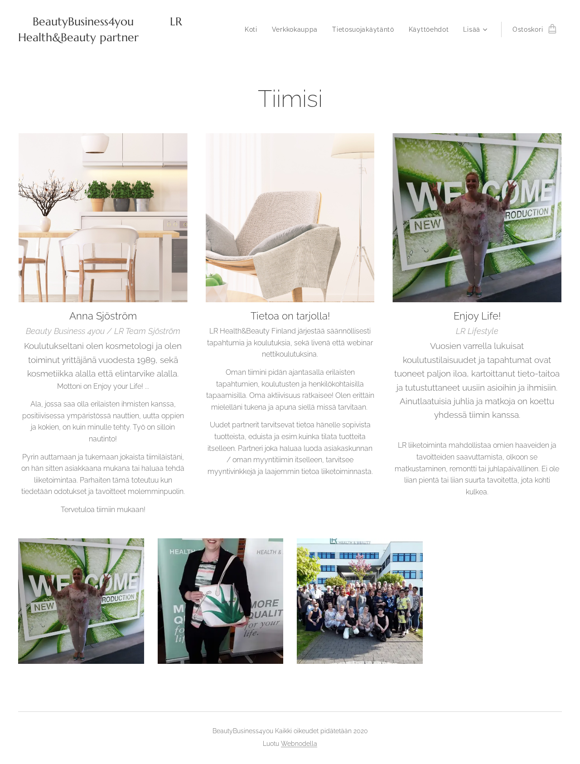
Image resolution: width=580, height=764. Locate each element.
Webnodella (299, 743)
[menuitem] (253, 29)
